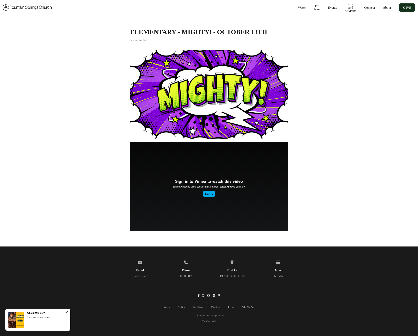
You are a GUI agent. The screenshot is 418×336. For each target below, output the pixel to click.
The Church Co (209, 321)
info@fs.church (140, 276)
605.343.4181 (186, 276)
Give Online (278, 276)
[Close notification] (67, 312)
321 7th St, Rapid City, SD (232, 276)
